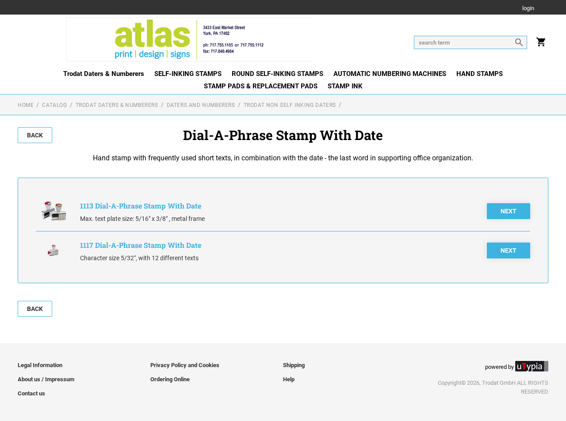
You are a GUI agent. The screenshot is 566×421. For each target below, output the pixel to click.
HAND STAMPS (479, 74)
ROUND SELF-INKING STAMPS (277, 74)
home (26, 105)
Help (288, 379)
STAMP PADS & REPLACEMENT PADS (260, 86)
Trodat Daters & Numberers (103, 74)
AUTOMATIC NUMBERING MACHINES (389, 74)
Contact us (31, 393)
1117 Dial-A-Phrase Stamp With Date (140, 245)
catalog (54, 105)
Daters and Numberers (201, 105)
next (508, 211)
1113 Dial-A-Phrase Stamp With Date (140, 205)
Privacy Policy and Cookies (184, 365)
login (528, 8)
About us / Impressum (46, 379)
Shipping (294, 365)
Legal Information (40, 365)
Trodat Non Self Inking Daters (290, 105)
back (35, 135)
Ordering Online (170, 379)
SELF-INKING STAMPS (188, 74)
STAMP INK (345, 86)
